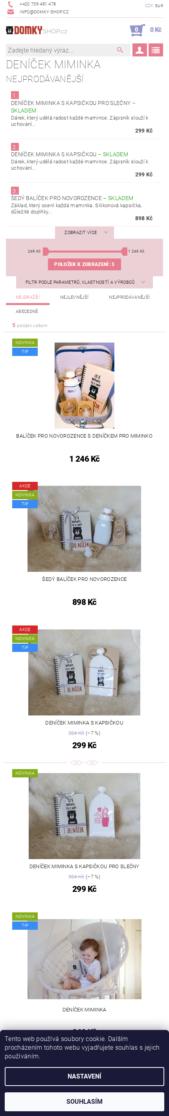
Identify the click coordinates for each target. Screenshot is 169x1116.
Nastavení (84, 1076)
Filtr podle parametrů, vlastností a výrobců (81, 282)
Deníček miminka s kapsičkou (69, 154)
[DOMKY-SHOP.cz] (45, 30)
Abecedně (27, 311)
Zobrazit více (80, 232)
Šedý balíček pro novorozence (72, 198)
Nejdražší (28, 297)
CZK (149, 5)
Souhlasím (84, 1101)
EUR (159, 6)
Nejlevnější (74, 297)
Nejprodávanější (129, 297)
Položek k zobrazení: (84, 264)
